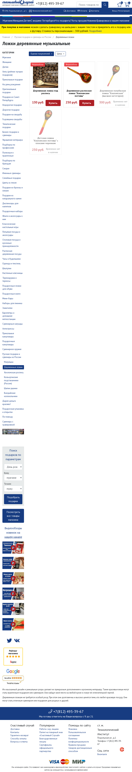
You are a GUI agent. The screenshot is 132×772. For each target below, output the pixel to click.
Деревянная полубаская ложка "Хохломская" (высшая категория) (113, 93)
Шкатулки (6, 268)
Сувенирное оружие (11, 349)
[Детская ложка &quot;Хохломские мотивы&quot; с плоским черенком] (46, 122)
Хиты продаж (79, 20)
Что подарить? (63, 20)
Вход (114, 11)
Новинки (91, 20)
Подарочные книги (11, 293)
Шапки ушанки (10, 388)
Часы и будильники (11, 258)
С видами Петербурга (43, 20)
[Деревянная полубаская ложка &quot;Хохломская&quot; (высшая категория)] (113, 75)
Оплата (83, 11)
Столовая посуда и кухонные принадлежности (11, 242)
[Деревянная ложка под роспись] (46, 75)
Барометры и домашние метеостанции (8, 316)
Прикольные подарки (12, 79)
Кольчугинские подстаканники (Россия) (11, 380)
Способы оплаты (18, 738)
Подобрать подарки (13, 499)
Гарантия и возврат (19, 735)
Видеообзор (37, 64)
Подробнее (95, 30)
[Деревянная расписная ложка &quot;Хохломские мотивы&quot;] (79, 75)
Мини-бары (7, 298)
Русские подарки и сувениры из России (32, 37)
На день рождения (11, 84)
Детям (27, 20)
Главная (6, 37)
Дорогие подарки (10, 109)
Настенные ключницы (12, 273)
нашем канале (13, 537)
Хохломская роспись (14, 372)
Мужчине (8, 20)
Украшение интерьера (12, 140)
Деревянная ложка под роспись (45, 92)
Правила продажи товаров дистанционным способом (80, 748)
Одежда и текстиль (11, 263)
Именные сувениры (11, 173)
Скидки (5, 168)
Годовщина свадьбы (12, 119)
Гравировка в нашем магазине (113, 20)
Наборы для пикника (12, 303)
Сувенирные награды (12, 323)
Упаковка (72, 729)
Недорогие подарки (12, 105)
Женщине (18, 20)
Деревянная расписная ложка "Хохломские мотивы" (79, 93)
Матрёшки (8, 362)
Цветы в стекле (9, 182)
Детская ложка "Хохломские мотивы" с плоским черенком (45, 141)
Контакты (95, 11)
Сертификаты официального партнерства (46, 748)
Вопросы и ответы (19, 741)
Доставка (71, 11)
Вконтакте (102, 754)
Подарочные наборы (12, 211)
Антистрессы (8, 328)
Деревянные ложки (13, 367)
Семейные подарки (11, 178)
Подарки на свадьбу (12, 114)
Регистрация (124, 11)
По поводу (7, 416)
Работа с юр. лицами (49, 729)
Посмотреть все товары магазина (13, 515)
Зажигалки (7, 308)
